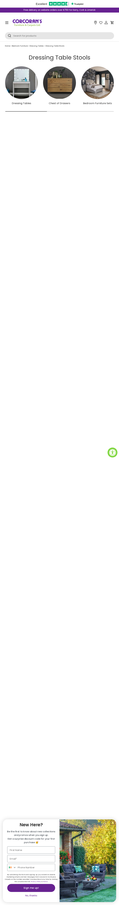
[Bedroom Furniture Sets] (97, 82)
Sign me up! (31, 888)
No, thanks (31, 895)
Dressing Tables (37, 46)
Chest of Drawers (59, 103)
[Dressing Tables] (21, 82)
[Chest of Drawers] (59, 82)
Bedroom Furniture (20, 46)
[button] (112, 22)
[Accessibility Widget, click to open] (112, 452)
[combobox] (11, 867)
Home (7, 46)
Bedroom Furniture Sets (97, 103)
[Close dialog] (113, 823)
